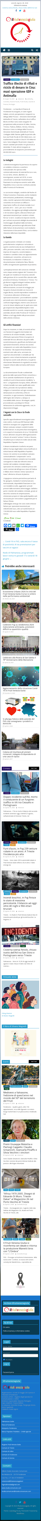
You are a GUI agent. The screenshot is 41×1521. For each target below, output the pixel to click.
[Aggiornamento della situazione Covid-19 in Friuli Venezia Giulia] (20, 668)
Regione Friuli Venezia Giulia (11, 1445)
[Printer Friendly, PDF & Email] (12, 518)
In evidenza (15, 79)
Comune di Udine (7, 1451)
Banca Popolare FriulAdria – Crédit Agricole (16, 1432)
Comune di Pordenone (9, 1455)
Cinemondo (7, 1239)
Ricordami (8, 1360)
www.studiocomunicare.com (11, 1488)
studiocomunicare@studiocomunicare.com (16, 1491)
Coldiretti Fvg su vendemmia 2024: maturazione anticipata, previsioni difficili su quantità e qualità (18, 626)
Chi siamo (6, 1327)
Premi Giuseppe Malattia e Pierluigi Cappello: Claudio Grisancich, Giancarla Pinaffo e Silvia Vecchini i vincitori (20, 1148)
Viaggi (23, 946)
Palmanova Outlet (8, 1421)
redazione (21, 99)
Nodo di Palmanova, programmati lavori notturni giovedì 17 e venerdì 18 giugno (20, 555)
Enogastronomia (16, 1086)
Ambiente (7, 891)
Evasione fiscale (14, 102)
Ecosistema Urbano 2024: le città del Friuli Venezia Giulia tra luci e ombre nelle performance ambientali (19, 593)
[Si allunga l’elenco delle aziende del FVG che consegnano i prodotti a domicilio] (20, 698)
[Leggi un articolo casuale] (37, 50)
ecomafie (6, 102)
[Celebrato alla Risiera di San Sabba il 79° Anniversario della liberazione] (20, 637)
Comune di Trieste (8, 1448)
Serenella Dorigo (22, 1204)
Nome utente (7, 1346)
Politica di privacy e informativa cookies (16, 1331)
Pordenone (24, 79)
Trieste (6, 845)
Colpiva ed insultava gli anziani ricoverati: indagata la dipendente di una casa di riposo (19, 754)
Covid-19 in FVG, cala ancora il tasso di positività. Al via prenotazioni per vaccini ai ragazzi (20, 544)
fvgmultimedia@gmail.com (11, 1485)
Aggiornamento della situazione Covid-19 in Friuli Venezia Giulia (20, 689)
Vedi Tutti (34, 768)
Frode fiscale (24, 102)
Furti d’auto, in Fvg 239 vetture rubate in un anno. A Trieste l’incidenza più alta (20, 851)
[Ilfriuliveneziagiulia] (4, 50)
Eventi (25, 1086)
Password (6, 1353)
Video (28, 1239)
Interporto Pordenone (9, 1428)
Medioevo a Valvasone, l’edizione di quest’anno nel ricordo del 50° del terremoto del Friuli (19, 1096)
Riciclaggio (12, 104)
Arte (5, 1190)
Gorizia (14, 842)
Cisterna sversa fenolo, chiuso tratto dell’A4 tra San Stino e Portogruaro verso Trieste (19, 952)
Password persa (8, 1372)
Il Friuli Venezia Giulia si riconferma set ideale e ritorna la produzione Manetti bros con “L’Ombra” (20, 1247)
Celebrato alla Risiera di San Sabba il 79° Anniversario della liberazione (19, 658)
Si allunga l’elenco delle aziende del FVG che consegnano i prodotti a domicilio (18, 721)
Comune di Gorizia (8, 1458)
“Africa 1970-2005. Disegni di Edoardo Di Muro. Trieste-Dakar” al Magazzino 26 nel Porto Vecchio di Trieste (19, 1197)
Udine (13, 845)
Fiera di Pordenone (8, 1425)
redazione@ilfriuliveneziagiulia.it (12, 1481)
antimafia (30, 99)
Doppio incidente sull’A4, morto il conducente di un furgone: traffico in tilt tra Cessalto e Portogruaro (20, 801)
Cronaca (6, 79)
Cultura (6, 1086)
